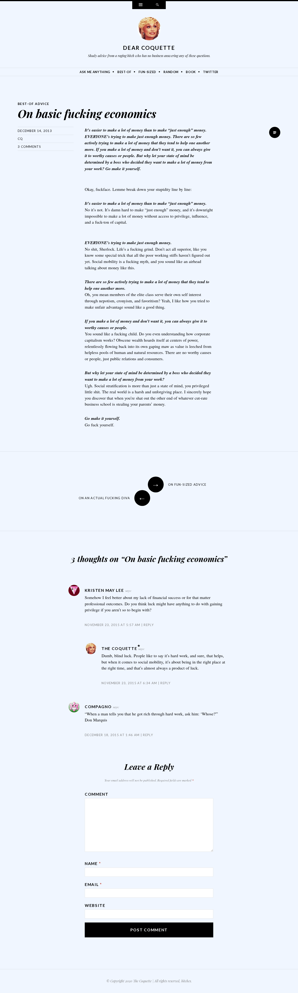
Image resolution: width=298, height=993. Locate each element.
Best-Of (124, 72)
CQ (20, 139)
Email (93, 884)
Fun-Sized (147, 72)
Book (191, 72)
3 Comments (29, 146)
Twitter (210, 72)
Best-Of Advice (33, 104)
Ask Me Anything (95, 72)
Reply (149, 625)
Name (93, 863)
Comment (96, 794)
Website (95, 905)
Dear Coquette (149, 47)
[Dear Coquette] (149, 30)
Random (171, 72)
